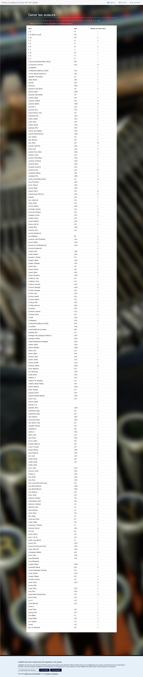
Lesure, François (33, 447)
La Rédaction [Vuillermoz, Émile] (38, 71)
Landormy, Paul (33, 170)
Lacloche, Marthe (33, 104)
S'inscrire (123, 2)
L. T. (29, 59)
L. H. (29, 46)
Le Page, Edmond (33, 305)
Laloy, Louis (32, 149)
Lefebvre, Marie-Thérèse (36, 384)
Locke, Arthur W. (33, 549)
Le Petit (30, 317)
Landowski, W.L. (33, 176)
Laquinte (31, 197)
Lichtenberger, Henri (34, 501)
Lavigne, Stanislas (34, 263)
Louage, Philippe (33, 576)
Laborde (31, 83)
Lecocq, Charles (33, 363)
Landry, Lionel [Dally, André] (37, 179)
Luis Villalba (32, 615)
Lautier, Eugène (33, 254)
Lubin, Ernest (32, 597)
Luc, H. (30, 600)
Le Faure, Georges (34, 287)
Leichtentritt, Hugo (34, 411)
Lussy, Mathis (32, 618)
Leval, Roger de (33, 453)
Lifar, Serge (32, 516)
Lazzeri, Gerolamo (34, 275)
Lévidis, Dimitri (32, 462)
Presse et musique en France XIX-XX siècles (19, 2)
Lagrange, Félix (33, 128)
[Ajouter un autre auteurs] (56, 14)
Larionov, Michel (33, 206)
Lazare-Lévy (32, 266)
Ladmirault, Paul (33, 116)
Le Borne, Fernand (34, 284)
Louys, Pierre (32, 588)
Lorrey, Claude (32, 573)
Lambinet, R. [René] (34, 161)
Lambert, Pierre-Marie (35, 158)
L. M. (30, 52)
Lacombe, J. (32, 107)
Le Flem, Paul (32, 293)
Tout (98, 21)
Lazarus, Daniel (33, 269)
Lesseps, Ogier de (34, 444)
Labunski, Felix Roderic (35, 95)
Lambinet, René (33, 164)
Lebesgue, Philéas (34, 338)
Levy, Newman (32, 492)
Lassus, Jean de (33, 224)
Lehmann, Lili (32, 405)
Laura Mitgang (32, 236)
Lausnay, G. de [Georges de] (37, 245)
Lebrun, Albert (32, 353)
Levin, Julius (32, 468)
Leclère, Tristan (33, 359)
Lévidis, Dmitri (32, 465)
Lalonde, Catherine (34, 146)
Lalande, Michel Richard (35, 134)
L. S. (29, 56)
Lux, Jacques (32, 621)
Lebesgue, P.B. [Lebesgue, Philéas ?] (39, 335)
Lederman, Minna (33, 366)
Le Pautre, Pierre (33, 314)
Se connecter (136, 2)
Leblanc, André (33, 344)
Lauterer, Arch (32, 251)
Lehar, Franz (32, 399)
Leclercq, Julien (33, 356)
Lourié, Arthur (32, 582)
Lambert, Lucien (33, 155)
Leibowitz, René (33, 408)
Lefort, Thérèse (33, 390)
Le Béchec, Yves (33, 281)
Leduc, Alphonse (33, 369)
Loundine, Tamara (34, 579)
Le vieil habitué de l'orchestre (37, 329)
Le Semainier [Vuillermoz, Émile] (38, 323)
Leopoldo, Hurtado (34, 426)
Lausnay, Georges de (35, 248)
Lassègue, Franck (33, 215)
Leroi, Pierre (32, 438)
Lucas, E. (31, 606)
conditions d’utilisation (51, 674)
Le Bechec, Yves (33, 278)
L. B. (29, 31)
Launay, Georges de (34, 233)
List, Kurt (31, 531)
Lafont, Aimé (32, 122)
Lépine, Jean (32, 435)
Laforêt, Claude (33, 125)
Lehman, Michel (33, 402)
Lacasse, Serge (33, 98)
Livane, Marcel (32, 534)
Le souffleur (32, 326)
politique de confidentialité (32, 674)
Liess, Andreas (33, 510)
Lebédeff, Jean (33, 332)
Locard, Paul (32, 543)
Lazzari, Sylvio (32, 272)
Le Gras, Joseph (33, 296)
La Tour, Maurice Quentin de (37, 74)
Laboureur (31, 86)
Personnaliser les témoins (28, 670)
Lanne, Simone (33, 185)
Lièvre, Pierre (32, 513)
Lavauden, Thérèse (34, 257)
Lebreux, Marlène (33, 347)
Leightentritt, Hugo (34, 414)
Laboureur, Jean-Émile (35, 89)
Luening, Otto (32, 612)
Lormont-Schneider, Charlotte (37, 570)
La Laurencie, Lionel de (35, 65)
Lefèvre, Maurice (33, 387)
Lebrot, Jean (32, 350)
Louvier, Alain (32, 585)
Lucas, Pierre (32, 609)
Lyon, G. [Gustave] (34, 627)
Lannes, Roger (33, 188)
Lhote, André (32, 495)
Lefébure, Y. (32, 378)
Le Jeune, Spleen (33, 299)
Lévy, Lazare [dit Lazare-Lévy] (37, 483)
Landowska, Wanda (34, 173)
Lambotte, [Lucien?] (34, 167)
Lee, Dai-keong (33, 372)
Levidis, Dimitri (32, 459)
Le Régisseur (32, 320)
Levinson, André (33, 471)
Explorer (112, 2)
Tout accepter (56, 670)
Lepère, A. (31, 432)
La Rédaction (32, 68)
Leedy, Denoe (32, 375)
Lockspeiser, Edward (34, 552)
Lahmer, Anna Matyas (35, 131)
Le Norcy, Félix (33, 302)
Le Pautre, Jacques (34, 311)
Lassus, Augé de (33, 221)
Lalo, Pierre (32, 143)
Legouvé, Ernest (33, 393)
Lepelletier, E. (32, 429)
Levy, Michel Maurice (34, 486)
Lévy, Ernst (31, 480)
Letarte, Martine (33, 450)
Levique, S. (31, 474)
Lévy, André (32, 477)
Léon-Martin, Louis (34, 423)
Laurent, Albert (33, 242)
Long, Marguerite (33, 558)
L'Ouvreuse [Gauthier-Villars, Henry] (39, 62)
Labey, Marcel (32, 80)
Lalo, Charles (32, 137)
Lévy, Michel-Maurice (34, 489)
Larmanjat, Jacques (34, 209)
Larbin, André (32, 203)
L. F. (29, 43)
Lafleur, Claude (33, 119)
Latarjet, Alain (32, 227)
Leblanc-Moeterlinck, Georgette (38, 341)
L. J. (29, 49)
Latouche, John (33, 230)
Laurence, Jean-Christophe (36, 239)
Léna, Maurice (32, 417)
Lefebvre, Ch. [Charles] (35, 381)
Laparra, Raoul (33, 191)
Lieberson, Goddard (34, 504)
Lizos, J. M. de (32, 537)
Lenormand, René (34, 420)
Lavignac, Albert (33, 260)
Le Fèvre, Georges (34, 290)
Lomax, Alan (32, 555)
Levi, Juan (31, 456)
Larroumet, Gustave (34, 212)
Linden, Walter (32, 522)
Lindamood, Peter (33, 519)
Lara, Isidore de (33, 200)
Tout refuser (44, 670)
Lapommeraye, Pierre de (36, 194)
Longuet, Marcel (33, 564)
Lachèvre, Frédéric (34, 101)
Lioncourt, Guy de (33, 528)
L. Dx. (30, 37)
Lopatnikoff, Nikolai (34, 567)
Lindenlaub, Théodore (35, 525)
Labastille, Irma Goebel (35, 77)
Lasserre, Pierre (33, 218)
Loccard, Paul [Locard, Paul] (37, 546)
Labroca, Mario (33, 92)
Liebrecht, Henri (33, 507)
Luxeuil (30, 624)
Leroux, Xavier (32, 441)
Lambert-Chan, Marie (35, 152)
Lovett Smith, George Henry (37, 594)
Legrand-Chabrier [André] (36, 396)
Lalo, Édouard (32, 140)
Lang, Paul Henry (33, 182)
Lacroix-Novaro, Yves (35, 113)
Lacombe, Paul (33, 110)
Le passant (31, 308)
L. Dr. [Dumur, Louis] (34, 34)
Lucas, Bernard (33, 603)
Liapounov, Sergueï (34, 498)
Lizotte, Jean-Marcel (34, 540)
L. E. (29, 40)
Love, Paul (31, 591)
